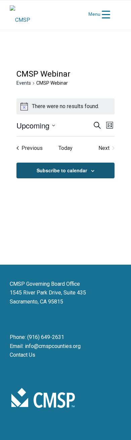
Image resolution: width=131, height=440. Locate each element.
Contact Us (22, 355)
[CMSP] (54, 15)
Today (65, 148)
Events (23, 83)
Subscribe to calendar (62, 170)
